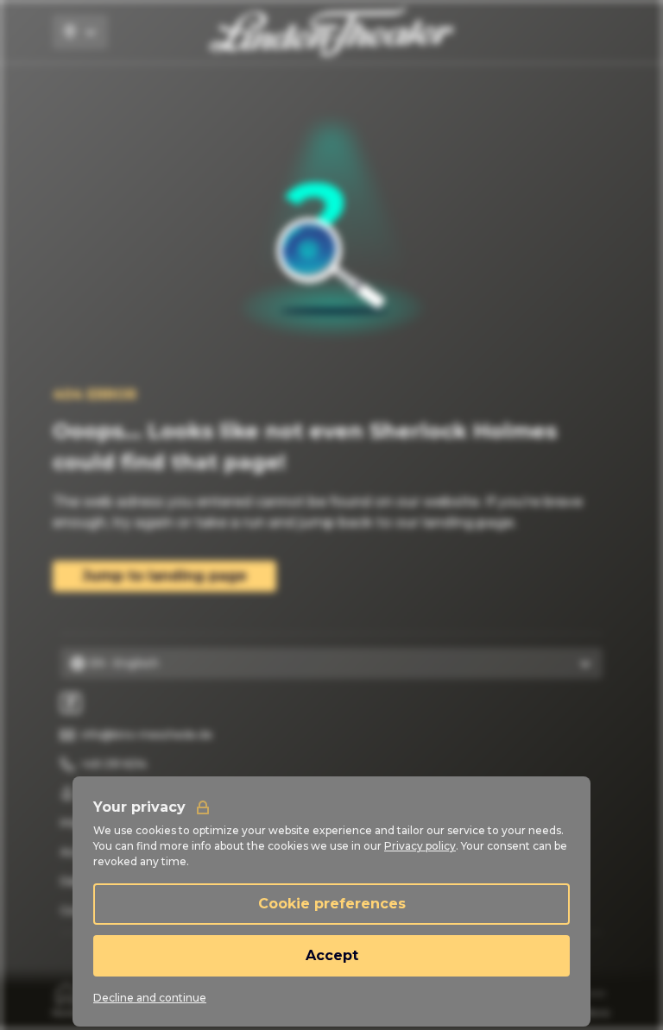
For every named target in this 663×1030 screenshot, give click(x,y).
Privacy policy (420, 845)
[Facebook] (70, 703)
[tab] (66, 999)
